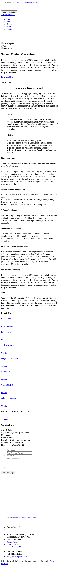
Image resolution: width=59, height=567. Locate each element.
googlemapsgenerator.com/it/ (18, 517)
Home (9, 19)
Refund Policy (12, 542)
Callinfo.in (5, 371)
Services (10, 24)
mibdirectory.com (8, 398)
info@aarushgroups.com (27, 2)
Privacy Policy (12, 544)
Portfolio (10, 26)
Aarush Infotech (8, 14)
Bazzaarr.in (6, 319)
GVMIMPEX (7, 385)
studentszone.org (8, 345)
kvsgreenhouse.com (9, 358)
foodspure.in (6, 332)
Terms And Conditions (15, 547)
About (9, 21)
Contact (10, 29)
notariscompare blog (31, 517)
